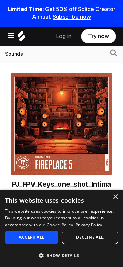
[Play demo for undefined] (61, 124)
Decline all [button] (90, 237)
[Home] (21, 37)
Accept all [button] (31, 237)
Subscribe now (72, 17)
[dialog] (61, 228)
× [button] (115, 197)
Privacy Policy (89, 225)
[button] (61, 255)
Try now (98, 36)
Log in (63, 36)
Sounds (14, 54)
